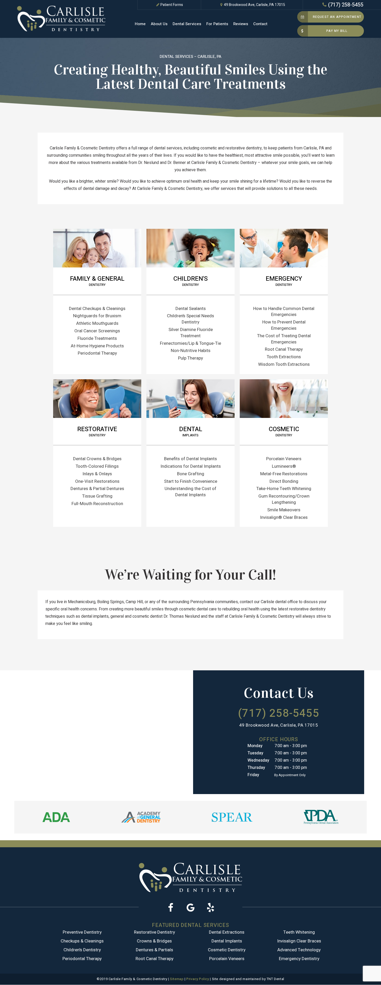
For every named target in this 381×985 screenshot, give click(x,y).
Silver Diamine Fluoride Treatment (190, 332)
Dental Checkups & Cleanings (97, 308)
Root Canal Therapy (284, 349)
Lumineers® (284, 466)
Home (140, 24)
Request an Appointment (337, 17)
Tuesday (255, 753)
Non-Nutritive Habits (190, 350)
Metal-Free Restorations (283, 474)
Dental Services (187, 24)
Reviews (240, 24)
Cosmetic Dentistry (226, 950)
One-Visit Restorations (97, 481)
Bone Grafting (190, 474)
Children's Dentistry (82, 950)
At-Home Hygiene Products (97, 346)
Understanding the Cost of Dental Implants (190, 491)
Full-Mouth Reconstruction (97, 503)
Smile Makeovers (283, 510)
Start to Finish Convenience (190, 481)
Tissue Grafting (97, 496)
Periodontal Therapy (97, 353)
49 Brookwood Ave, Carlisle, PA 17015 (254, 5)
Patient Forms (171, 5)
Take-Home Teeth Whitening (283, 488)
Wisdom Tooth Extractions (284, 364)
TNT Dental (275, 978)
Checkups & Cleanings (82, 941)
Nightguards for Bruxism (97, 316)
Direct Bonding (284, 481)
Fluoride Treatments (97, 338)
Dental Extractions (226, 932)
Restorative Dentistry (154, 932)
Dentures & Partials (154, 950)
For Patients (217, 24)
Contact (260, 24)
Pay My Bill (337, 31)
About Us (159, 24)
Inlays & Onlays (97, 474)
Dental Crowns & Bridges (97, 459)
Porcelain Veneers (283, 459)
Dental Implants (226, 941)
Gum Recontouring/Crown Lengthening (283, 499)
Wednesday (258, 760)
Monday (255, 746)
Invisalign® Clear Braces (284, 517)
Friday (253, 775)
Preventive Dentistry (82, 932)
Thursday (256, 767)
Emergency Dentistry (299, 958)
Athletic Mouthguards (97, 323)
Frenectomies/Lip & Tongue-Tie (190, 343)
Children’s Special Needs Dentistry (190, 319)
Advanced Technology (299, 950)
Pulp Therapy (190, 358)
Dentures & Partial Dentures (97, 488)
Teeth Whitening (299, 932)
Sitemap (177, 978)
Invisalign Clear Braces (299, 941)
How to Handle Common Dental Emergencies (283, 311)
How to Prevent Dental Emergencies (284, 325)
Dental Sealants (190, 308)
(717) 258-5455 (345, 5)
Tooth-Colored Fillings (97, 466)
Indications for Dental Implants (190, 466)
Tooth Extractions (284, 357)
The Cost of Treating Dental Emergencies (284, 339)
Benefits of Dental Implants (190, 459)
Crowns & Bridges (154, 941)
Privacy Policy (197, 978)
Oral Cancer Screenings (97, 331)
